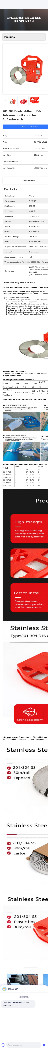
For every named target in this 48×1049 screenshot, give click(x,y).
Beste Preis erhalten (30, 127)
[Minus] (44, 988)
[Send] (44, 1045)
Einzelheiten (29, 180)
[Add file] (3, 1045)
